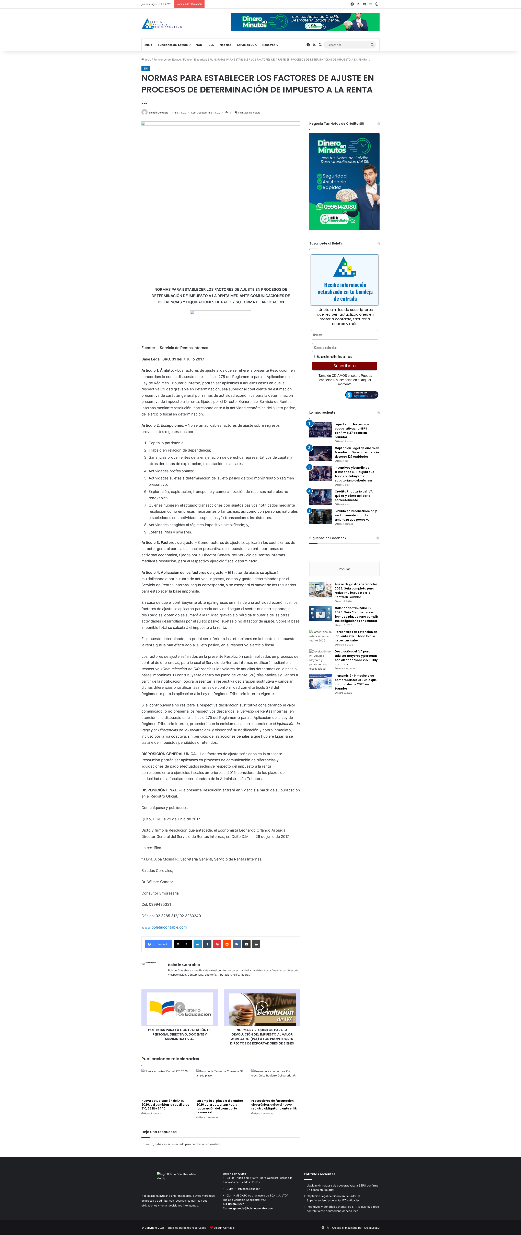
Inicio (148, 44)
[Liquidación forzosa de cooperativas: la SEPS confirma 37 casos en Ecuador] (320, 429)
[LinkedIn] (198, 944)
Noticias (225, 44)
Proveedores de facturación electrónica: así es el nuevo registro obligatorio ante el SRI (274, 1105)
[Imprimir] (256, 944)
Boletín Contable (158, 112)
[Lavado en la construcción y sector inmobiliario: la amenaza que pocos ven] (320, 516)
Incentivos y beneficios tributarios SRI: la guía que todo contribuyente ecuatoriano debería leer (354, 474)
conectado (177, 1144)
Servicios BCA (247, 44)
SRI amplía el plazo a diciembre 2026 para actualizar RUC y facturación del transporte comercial (219, 1106)
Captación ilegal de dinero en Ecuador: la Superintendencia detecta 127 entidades (357, 452)
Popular (344, 569)
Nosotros (268, 44)
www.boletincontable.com (164, 927)
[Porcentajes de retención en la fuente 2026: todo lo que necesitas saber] (320, 637)
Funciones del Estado (173, 44)
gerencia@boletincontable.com (253, 1208)
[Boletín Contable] (161, 23)
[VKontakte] (237, 944)
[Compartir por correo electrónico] (246, 944)
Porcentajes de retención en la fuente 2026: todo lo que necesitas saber (356, 636)
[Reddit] (227, 944)
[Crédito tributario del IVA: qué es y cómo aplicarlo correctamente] (320, 497)
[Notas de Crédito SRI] (344, 228)
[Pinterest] (217, 944)
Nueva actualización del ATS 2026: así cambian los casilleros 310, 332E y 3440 (165, 1105)
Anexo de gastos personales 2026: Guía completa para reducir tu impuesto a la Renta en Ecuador (356, 590)
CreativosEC (372, 1227)
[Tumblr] (207, 944)
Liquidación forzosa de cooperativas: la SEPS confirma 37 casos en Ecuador (352, 430)
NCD (199, 44)
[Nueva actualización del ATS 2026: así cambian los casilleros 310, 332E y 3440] (165, 1083)
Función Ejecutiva (194, 59)
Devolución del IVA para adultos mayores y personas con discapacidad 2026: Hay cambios (356, 657)
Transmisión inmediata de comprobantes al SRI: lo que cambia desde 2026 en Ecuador (356, 682)
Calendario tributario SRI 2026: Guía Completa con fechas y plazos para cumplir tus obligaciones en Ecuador (356, 614)
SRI (210, 59)
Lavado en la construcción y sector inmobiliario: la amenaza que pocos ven (356, 515)
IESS (211, 44)
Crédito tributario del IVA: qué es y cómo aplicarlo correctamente (354, 495)
